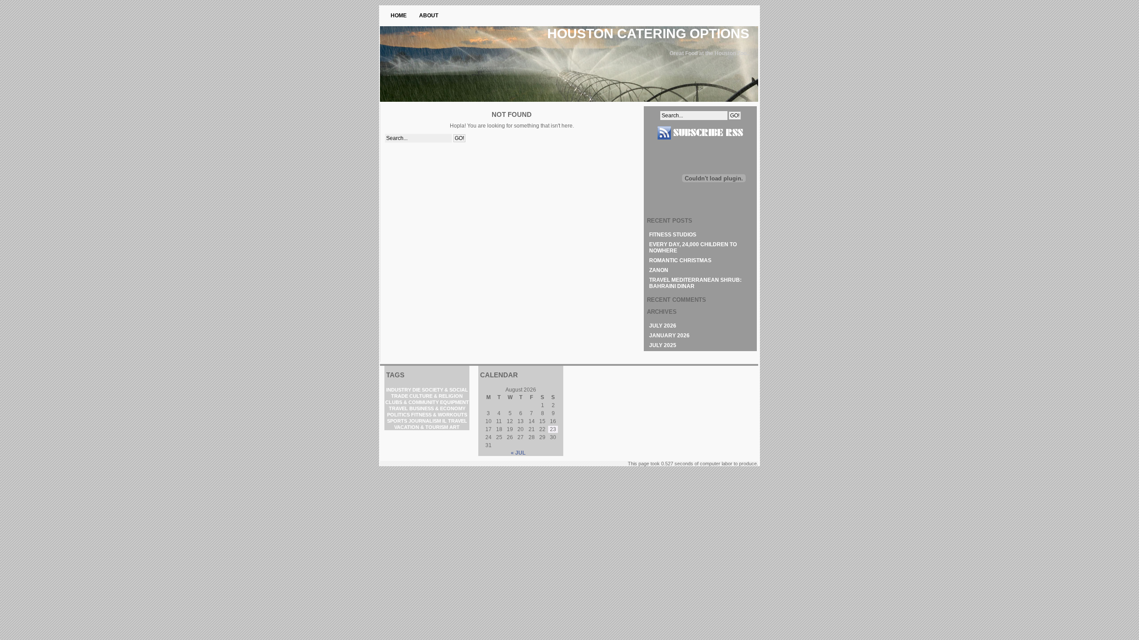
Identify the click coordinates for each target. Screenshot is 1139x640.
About (428, 15)
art (454, 427)
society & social (445, 389)
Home (399, 15)
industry (398, 389)
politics (398, 414)
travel (398, 408)
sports (397, 421)
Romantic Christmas (680, 260)
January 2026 (669, 335)
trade (399, 396)
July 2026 (662, 326)
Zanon (658, 270)
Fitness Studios (672, 235)
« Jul (518, 453)
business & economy (437, 408)
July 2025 (662, 345)
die (416, 389)
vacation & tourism (421, 427)
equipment (454, 402)
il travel (454, 421)
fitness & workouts (439, 414)
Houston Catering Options (648, 33)
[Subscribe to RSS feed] (700, 143)
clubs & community (412, 402)
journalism (424, 421)
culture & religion (436, 396)
